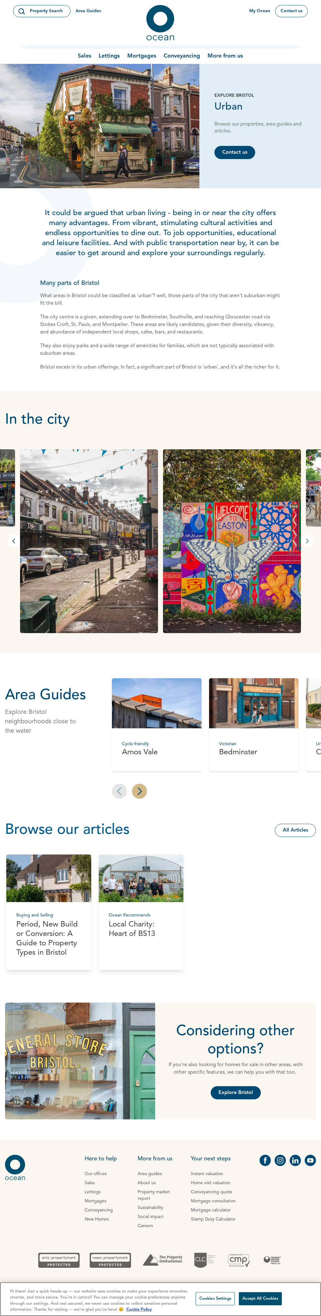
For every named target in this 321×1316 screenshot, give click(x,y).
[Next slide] (139, 791)
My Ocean (259, 11)
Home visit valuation (210, 1183)
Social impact (151, 1217)
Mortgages (141, 56)
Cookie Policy (139, 1310)
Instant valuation (207, 1174)
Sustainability (150, 1207)
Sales (84, 56)
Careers (145, 1226)
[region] (160, 1299)
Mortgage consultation (213, 1201)
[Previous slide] (119, 791)
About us (147, 1183)
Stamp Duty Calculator (213, 1219)
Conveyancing (182, 56)
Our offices (96, 1174)
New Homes (97, 1219)
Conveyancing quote (211, 1192)
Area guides (150, 1174)
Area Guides (88, 11)
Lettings (109, 56)
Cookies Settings (215, 1299)
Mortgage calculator (211, 1210)
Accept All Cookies (260, 1299)
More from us (225, 56)
